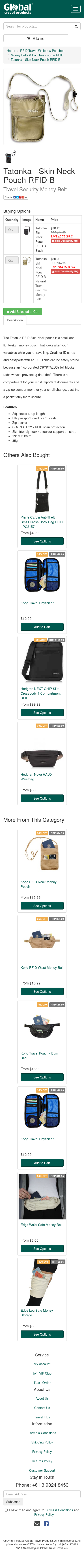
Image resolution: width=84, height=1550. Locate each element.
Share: (9, 197)
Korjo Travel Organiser (37, 602)
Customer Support (42, 1470)
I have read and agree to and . (44, 1512)
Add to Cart (42, 627)
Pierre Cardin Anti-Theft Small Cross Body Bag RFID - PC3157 (42, 522)
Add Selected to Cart (24, 311)
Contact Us (42, 1407)
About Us (42, 1398)
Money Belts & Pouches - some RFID (37, 55)
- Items (37, 38)
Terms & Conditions (42, 1432)
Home (11, 50)
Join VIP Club (42, 1373)
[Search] (76, 26)
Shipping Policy (42, 1442)
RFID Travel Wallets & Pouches (42, 50)
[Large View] (10, 157)
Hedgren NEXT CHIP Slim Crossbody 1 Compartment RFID (40, 693)
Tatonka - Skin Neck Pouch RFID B (35, 59)
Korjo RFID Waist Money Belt (42, 967)
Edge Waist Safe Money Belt (41, 1224)
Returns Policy (42, 1461)
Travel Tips (42, 1417)
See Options (42, 541)
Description (15, 320)
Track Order (42, 1382)
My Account (42, 1364)
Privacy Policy (42, 1451)
